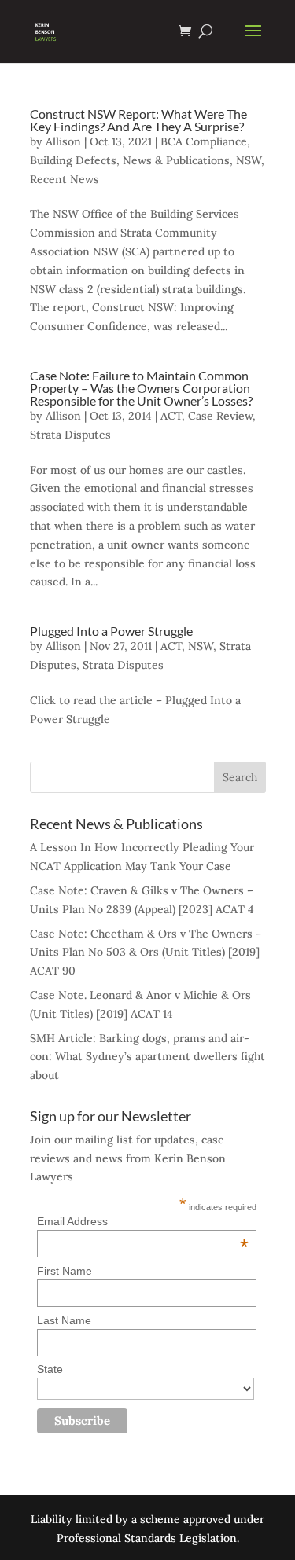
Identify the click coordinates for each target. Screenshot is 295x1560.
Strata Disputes (70, 435)
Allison (63, 141)
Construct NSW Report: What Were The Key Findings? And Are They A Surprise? (138, 120)
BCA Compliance (203, 141)
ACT (171, 416)
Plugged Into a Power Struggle (111, 630)
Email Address (143, 1221)
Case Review (220, 416)
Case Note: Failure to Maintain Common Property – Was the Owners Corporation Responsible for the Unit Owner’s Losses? (141, 388)
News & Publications (176, 160)
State (50, 1369)
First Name (64, 1271)
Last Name (64, 1320)
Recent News (64, 179)
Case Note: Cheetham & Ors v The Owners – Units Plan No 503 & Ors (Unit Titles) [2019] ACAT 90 (146, 952)
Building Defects (73, 160)
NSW (248, 160)
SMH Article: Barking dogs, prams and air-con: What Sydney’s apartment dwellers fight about (147, 1057)
